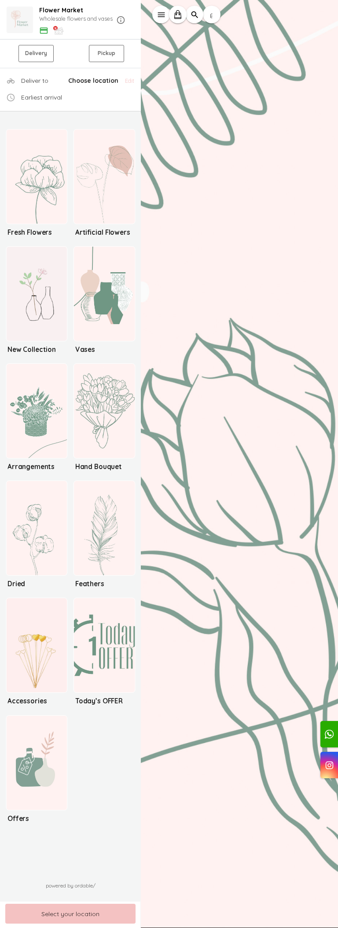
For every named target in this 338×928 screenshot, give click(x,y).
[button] (70, 20)
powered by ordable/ (71, 885)
